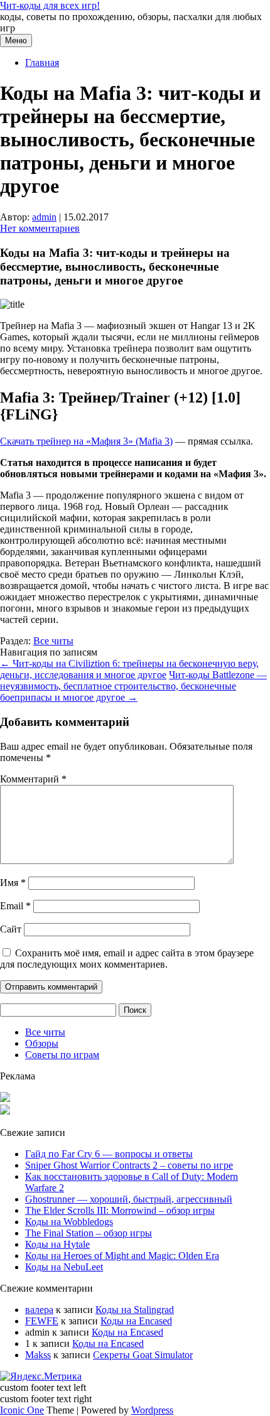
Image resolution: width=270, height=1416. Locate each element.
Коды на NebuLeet (64, 1267)
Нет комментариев (40, 228)
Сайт (10, 929)
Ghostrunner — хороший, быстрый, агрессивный (128, 1199)
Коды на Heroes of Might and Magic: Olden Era (122, 1255)
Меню (16, 40)
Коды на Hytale (57, 1244)
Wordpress (152, 1410)
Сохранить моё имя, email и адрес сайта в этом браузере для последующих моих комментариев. (127, 959)
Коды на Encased (136, 1321)
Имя (13, 882)
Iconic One (22, 1410)
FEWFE (41, 1321)
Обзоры (41, 1043)
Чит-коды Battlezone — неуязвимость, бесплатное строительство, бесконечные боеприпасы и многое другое (133, 686)
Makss (38, 1354)
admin (44, 217)
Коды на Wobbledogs (69, 1221)
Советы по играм (62, 1054)
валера (39, 1309)
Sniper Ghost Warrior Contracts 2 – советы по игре (129, 1165)
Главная (42, 62)
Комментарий (33, 779)
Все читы (53, 640)
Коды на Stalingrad (134, 1309)
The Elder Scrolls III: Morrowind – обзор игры (120, 1210)
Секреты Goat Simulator (143, 1354)
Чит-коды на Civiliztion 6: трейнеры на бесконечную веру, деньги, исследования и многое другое (129, 669)
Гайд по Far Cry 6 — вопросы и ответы (109, 1153)
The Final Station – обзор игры (88, 1233)
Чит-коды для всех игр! (50, 5)
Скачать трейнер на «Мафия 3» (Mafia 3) (86, 441)
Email (15, 905)
